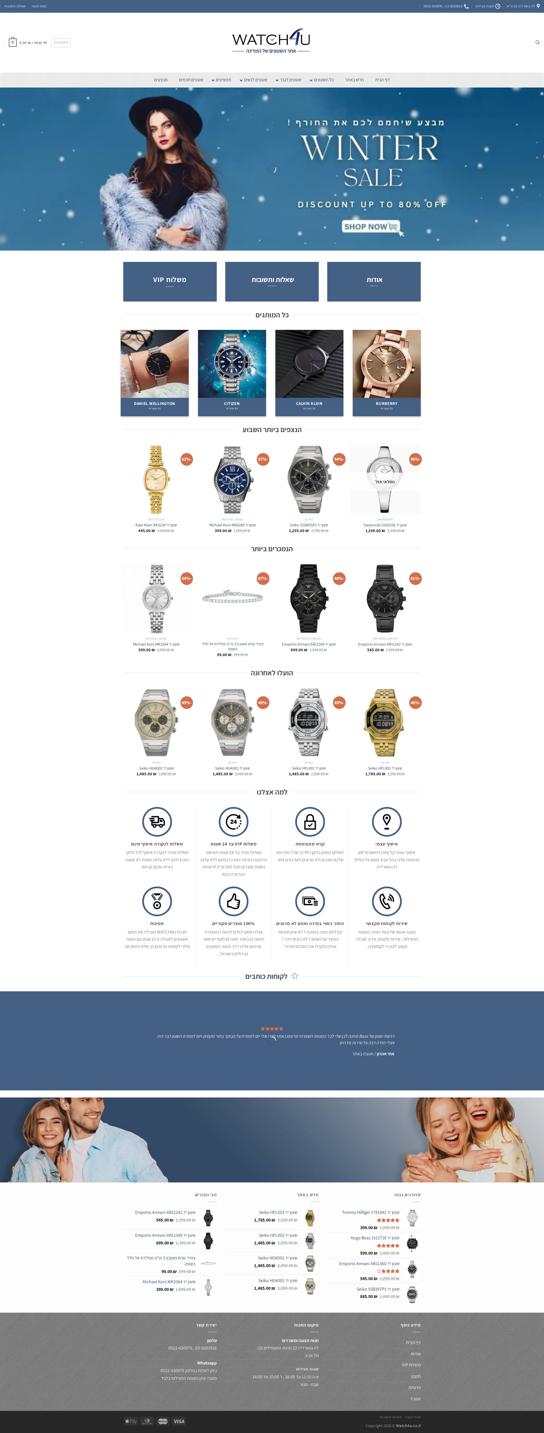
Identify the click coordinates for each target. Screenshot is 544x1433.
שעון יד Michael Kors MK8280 (232, 525)
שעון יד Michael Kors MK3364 (156, 644)
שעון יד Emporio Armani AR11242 (385, 644)
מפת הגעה (39, 6)
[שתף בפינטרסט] (261, 1158)
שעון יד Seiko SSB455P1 (309, 525)
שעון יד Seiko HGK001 (156, 768)
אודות (374, 279)
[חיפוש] (538, 42)
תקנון (416, 1376)
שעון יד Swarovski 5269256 (385, 525)
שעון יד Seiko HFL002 (309, 768)
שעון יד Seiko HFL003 (385, 768)
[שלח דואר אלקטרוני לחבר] (272, 1158)
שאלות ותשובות (15, 6)
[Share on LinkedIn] (251, 1158)
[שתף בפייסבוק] (292, 1158)
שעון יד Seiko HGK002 (232, 768)
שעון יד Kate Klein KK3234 (156, 525)
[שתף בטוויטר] (282, 1158)
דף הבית (413, 1342)
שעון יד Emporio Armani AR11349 (309, 644)
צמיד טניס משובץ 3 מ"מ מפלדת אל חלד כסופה (233, 646)
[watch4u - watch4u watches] (272, 42)
